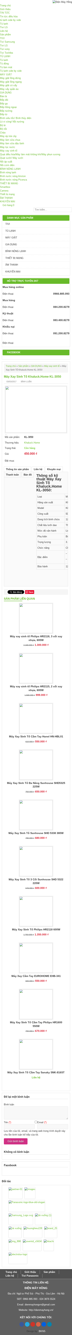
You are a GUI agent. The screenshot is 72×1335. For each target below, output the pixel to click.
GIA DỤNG (6, 92)
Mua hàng (9, 300)
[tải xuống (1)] (43, 1219)
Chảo (3, 132)
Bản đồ (28, 474)
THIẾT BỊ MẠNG (9, 183)
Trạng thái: (10, 448)
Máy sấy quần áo (9, 89)
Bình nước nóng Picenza (13, 179)
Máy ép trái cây (8, 136)
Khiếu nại (9, 326)
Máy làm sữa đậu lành (12, 143)
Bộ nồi (3, 128)
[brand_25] (50, 1232)
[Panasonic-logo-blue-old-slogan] (26, 1206)
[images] (29, 1193)
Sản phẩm (6, 34)
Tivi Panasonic (30, 1275)
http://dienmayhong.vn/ (41, 1310)
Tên (6, 1122)
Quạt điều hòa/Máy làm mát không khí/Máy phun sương (30, 154)
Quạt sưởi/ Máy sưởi (11, 158)
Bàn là (3, 96)
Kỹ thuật (8, 313)
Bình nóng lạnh (8, 172)
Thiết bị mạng (7, 194)
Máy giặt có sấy (8, 85)
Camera (4, 190)
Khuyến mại (54, 469)
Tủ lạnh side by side (11, 70)
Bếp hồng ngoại (8, 107)
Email (40, 1122)
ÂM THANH (6, 198)
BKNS (42, 1331)
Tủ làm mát (6, 67)
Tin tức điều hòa (9, 16)
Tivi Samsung (7, 41)
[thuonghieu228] (32, 1232)
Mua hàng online (13, 286)
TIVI (2, 38)
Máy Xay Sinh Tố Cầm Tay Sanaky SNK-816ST (36, 1072)
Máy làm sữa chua (10, 139)
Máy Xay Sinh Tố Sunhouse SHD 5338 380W (36, 833)
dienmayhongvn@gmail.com (40, 1304)
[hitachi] (49, 1245)
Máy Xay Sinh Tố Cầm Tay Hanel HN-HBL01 (36, 736)
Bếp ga (4, 103)
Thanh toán (12, 474)
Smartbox (5, 187)
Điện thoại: (8, 293)
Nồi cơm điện (7, 165)
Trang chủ (5, 5)
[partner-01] (15, 1193)
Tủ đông (4, 63)
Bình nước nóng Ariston (13, 176)
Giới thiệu (5, 9)
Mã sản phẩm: (12, 437)
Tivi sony (5, 49)
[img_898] (14, 1245)
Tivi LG (4, 27)
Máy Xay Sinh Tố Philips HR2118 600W (36, 929)
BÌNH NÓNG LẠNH (10, 169)
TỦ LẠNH (5, 56)
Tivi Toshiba (6, 52)
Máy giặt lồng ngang (11, 81)
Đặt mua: (10, 460)
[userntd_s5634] (32, 1245)
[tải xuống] (15, 1232)
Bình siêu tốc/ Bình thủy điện (15, 118)
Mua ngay (32, 459)
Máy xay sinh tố (8, 150)
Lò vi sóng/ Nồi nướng (12, 121)
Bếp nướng (6, 110)
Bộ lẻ (3, 125)
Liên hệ (4, 31)
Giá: (7, 453)
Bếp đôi (4, 99)
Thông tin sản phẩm (17, 469)
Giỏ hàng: (7, 205)
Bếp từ (3, 114)
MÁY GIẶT (6, 74)
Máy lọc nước (7, 147)
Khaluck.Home (32, 442)
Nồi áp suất (6, 161)
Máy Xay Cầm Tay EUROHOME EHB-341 (36, 975)
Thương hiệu (12, 442)
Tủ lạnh (4, 23)
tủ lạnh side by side (10, 20)
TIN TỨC (5, 12)
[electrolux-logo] (17, 1258)
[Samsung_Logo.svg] (20, 1219)
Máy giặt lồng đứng (10, 78)
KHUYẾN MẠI (7, 201)
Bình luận (26, 381)
